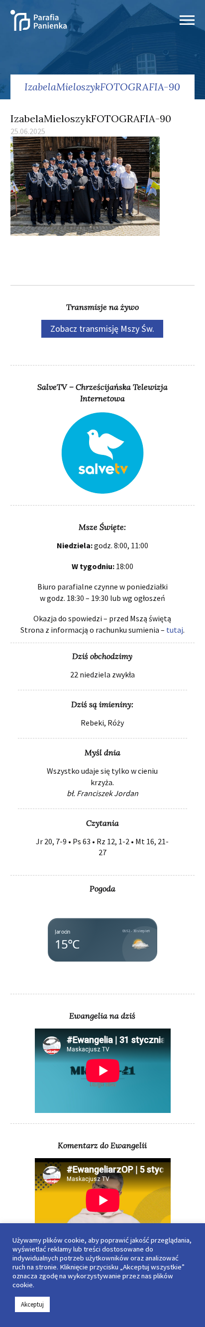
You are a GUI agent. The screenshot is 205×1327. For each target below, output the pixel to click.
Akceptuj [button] (32, 1304)
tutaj (174, 630)
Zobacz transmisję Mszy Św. (102, 328)
